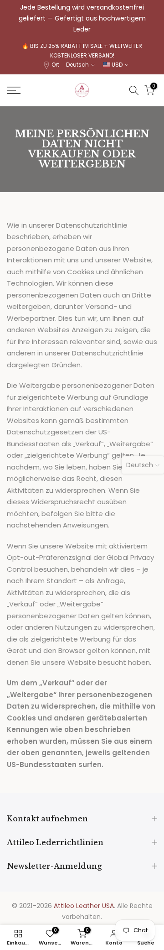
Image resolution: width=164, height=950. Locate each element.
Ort (55, 64)
